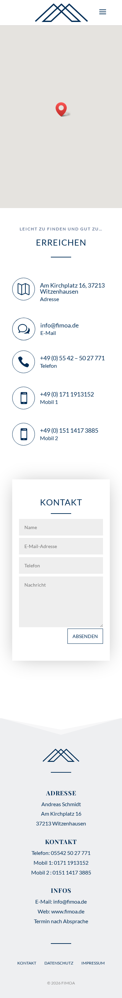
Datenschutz (58, 963)
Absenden (85, 636)
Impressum (93, 963)
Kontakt (26, 963)
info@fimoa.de (59, 325)
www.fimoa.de (67, 911)
